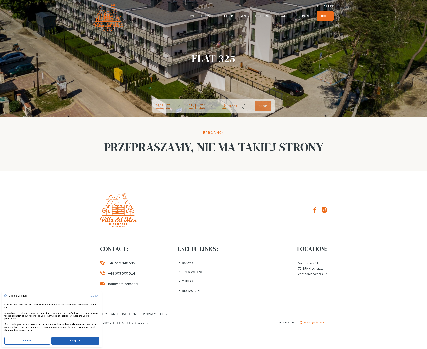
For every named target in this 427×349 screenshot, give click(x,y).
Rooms (205, 15)
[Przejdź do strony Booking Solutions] (313, 322)
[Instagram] (324, 210)
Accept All (75, 340)
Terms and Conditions (119, 314)
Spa (217, 15)
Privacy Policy (155, 314)
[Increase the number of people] (243, 104)
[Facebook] (315, 210)
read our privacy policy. (22, 330)
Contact (305, 15)
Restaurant (262, 15)
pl (318, 6)
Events (244, 15)
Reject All (94, 296)
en (325, 6)
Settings (27, 340)
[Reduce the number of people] (243, 108)
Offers (229, 15)
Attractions (285, 15)
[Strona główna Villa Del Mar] (108, 17)
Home (190, 15)
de (332, 6)
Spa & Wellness (194, 272)
